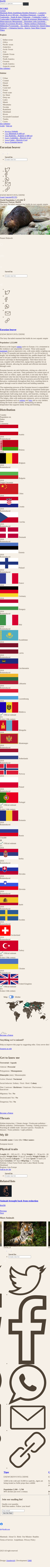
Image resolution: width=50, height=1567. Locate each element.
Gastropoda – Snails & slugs (11, 17)
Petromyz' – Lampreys (37, 13)
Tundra (5, 119)
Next (2, 1213)
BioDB (3, 1)
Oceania (6, 61)
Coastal (6, 81)
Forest (5, 90)
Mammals (4, 13)
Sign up (9, 126)
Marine (5, 85)
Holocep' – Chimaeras (8, 28)
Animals (32, 26)
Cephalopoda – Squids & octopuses (24, 19)
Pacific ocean (8, 45)
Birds (10, 13)
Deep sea (6, 97)
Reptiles (25, 13)
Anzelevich (10, 1561)
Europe (5, 57)
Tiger (6, 1472)
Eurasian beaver (8, 329)
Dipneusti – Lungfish (36, 15)
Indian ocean (8, 40)
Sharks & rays (5, 15)
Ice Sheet (6, 95)
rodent (19, 347)
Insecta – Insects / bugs (26, 28)
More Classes (41, 28)
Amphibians (17, 13)
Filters (2, 30)
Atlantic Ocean (8, 54)
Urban (5, 78)
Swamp (6, 107)
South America (8, 64)
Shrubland (7, 112)
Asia (4, 52)
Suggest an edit (6, 1049)
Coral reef (7, 88)
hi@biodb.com (5, 1529)
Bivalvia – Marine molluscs (26, 24)
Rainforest (7, 109)
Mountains (7, 105)
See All (3, 68)
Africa (5, 42)
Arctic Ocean (8, 49)
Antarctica (7, 47)
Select (8, 68)
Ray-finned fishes (43, 26)
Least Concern (5, 197)
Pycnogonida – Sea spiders (18, 26)
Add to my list (5, 1169)
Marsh (5, 102)
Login (2, 126)
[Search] (26, 3)
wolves (22, 400)
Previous (3, 1211)
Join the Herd (7, 1513)
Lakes (5, 100)
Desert (5, 83)
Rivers (5, 114)
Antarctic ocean (9, 66)
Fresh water (7, 93)
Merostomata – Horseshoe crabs (24, 21)
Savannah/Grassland (11, 117)
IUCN (14, 197)
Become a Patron (6, 1035)
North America (8, 59)
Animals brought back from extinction (19, 1201)
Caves (5, 121)
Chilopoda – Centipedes (31, 17)
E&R (30, 1561)
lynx (31, 400)
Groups (3, 11)
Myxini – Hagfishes (20, 15)
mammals (4, 351)
